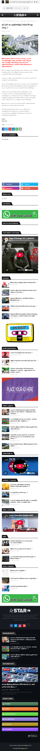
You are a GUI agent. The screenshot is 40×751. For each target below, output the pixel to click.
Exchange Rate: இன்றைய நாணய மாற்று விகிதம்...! (23, 578)
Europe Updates (10, 714)
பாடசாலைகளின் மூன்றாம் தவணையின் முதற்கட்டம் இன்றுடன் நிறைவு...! (23, 557)
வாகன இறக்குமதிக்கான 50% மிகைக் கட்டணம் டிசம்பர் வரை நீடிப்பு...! (18, 685)
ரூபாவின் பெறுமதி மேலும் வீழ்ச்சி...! (19, 586)
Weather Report (10, 21)
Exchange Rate (9, 719)
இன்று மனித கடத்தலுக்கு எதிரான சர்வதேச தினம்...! (23, 282)
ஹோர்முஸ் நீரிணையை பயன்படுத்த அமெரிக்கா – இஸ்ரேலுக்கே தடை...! (22, 299)
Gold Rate (8, 724)
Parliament (8, 729)
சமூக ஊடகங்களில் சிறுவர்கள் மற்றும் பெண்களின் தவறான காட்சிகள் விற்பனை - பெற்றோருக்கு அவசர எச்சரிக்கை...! (23, 411)
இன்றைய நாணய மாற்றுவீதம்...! (18, 570)
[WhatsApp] (28, 624)
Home (3, 21)
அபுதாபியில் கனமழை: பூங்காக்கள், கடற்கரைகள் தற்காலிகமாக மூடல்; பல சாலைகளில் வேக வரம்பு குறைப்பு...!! (22, 436)
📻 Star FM (24, 748)
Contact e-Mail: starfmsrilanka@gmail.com (20, 745)
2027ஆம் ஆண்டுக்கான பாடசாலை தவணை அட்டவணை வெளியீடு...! (21, 542)
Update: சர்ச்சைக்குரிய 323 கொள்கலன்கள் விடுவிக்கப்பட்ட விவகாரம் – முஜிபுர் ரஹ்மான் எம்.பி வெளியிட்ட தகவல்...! (22, 370)
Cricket (7, 709)
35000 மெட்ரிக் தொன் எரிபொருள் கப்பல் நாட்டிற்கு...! (23, 306)
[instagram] (11, 188)
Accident (8, 704)
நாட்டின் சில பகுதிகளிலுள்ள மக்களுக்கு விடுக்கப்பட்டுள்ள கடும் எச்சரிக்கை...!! (20, 485)
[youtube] (29, 188)
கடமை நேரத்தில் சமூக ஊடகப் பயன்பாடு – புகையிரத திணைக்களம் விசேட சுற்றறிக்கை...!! (23, 420)
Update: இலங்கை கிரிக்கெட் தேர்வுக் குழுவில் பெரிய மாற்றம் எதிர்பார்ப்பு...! (23, 428)
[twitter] (29, 184)
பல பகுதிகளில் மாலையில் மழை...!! (19, 492)
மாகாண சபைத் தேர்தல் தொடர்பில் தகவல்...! (21, 352)
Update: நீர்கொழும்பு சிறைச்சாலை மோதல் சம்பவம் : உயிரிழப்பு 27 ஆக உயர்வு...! (23, 291)
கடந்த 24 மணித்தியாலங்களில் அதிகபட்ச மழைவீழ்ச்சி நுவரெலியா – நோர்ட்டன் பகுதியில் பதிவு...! (23, 501)
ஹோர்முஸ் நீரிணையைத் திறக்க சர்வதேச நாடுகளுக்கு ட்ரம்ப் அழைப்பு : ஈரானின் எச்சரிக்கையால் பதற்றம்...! (23, 315)
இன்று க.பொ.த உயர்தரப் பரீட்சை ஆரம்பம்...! (21, 549)
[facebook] (11, 184)
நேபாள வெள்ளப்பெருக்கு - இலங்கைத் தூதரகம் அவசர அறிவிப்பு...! (23, 445)
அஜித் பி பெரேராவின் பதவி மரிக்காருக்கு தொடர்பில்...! (23, 360)
